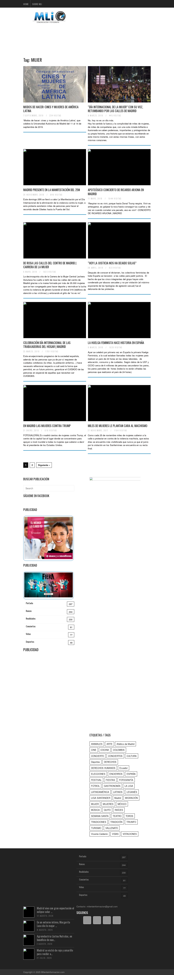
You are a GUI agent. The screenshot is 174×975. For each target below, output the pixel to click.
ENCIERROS (116, 773)
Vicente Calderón (99, 833)
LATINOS (118, 792)
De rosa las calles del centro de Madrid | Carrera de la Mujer (49, 265)
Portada (29, 603)
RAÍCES (119, 809)
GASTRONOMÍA (112, 785)
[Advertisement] (87, 35)
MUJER (95, 804)
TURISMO (96, 828)
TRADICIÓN (116, 821)
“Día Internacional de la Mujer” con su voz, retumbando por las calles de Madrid (115, 109)
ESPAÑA (131, 773)
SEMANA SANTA (100, 816)
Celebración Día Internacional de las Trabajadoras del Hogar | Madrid (47, 344)
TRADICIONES (98, 821)
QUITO (107, 809)
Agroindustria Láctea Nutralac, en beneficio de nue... (54, 938)
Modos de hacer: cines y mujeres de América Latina (51, 109)
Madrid (117, 797)
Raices (29, 611)
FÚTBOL (95, 785)
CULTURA (132, 756)
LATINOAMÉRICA (100, 792)
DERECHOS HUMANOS (103, 768)
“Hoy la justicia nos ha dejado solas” (112, 263)
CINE (93, 749)
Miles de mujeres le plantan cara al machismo (117, 425)
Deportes (30, 641)
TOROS (129, 816)
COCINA (104, 749)
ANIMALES (96, 743)
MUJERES (108, 804)
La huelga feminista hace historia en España (116, 342)
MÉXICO (122, 804)
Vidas (28, 634)
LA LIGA (129, 785)
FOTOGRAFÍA (126, 780)
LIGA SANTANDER (100, 797)
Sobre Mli (37, 4)
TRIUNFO (131, 821)
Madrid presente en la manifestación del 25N (51, 190)
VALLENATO (111, 828)
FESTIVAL (96, 780)
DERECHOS (110, 761)
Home (26, 4)
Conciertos (31, 626)
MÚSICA (95, 809)
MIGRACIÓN (131, 797)
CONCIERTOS (115, 756)
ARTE (109, 743)
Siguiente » (44, 465)
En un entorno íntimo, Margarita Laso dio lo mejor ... (53, 924)
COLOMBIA (119, 749)
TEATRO (117, 816)
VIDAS (115, 833)
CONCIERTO (97, 756)
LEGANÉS (132, 792)
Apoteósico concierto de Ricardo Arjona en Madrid (116, 192)
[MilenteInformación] (48, 20)
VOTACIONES (130, 833)
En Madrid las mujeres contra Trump (47, 425)
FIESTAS (110, 780)
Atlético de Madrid (125, 743)
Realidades (31, 618)
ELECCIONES (98, 773)
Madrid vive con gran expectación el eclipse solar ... (55, 910)
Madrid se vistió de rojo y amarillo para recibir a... (55, 952)
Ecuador (123, 768)
